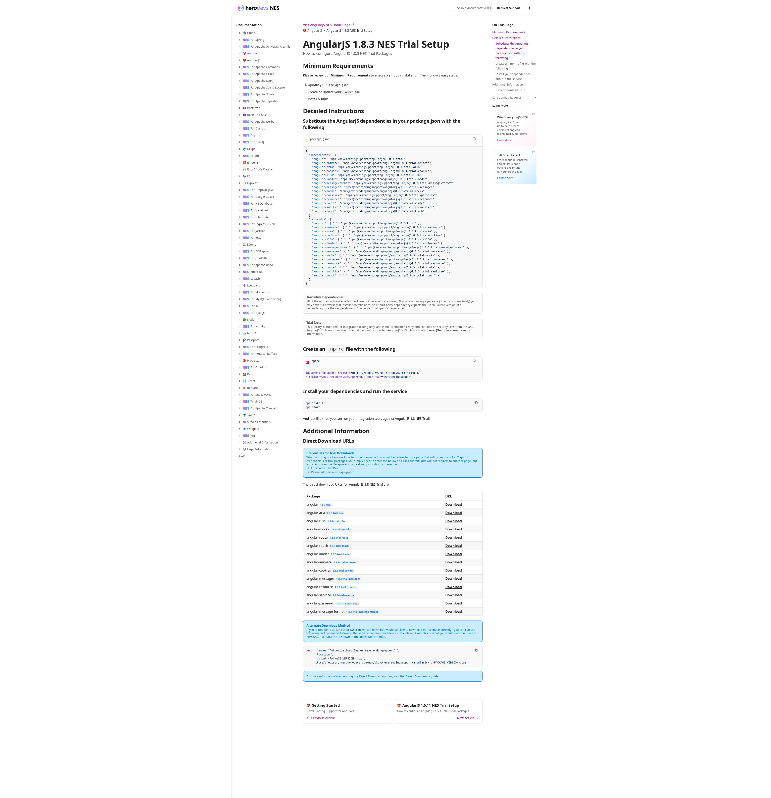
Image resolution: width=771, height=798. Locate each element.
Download (453, 504)
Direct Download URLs (328, 440)
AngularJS (314, 30)
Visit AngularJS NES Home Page (326, 25)
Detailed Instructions (333, 111)
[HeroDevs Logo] (258, 8)
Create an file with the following (349, 348)
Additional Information (336, 431)
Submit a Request (509, 97)
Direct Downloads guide (422, 676)
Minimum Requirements (338, 66)
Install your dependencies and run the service (355, 391)
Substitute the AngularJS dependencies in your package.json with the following (381, 123)
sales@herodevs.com (443, 330)
